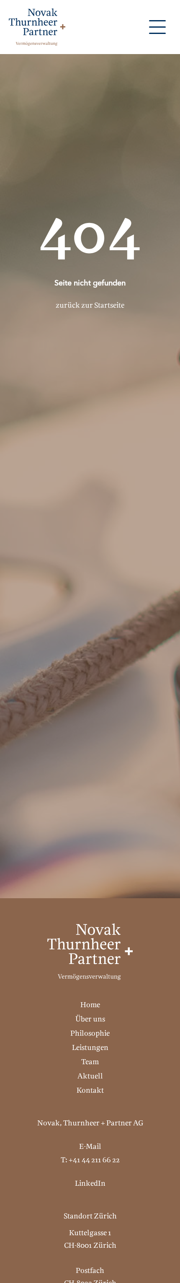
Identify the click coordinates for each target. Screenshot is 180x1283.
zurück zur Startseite (90, 305)
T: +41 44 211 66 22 (90, 1160)
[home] (35, 27)
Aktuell (90, 1076)
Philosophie (90, 1033)
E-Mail (90, 1147)
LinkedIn (90, 1183)
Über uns (90, 1019)
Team (90, 1062)
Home (90, 1005)
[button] (157, 27)
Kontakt (90, 1090)
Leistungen (90, 1048)
